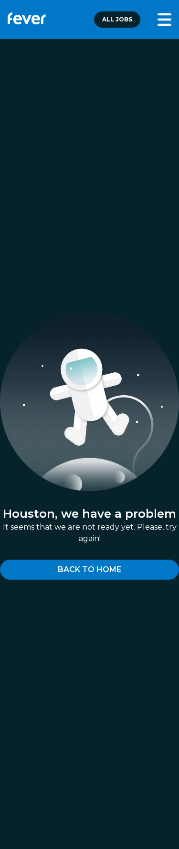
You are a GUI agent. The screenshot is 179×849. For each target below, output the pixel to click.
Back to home (89, 569)
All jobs (117, 19)
